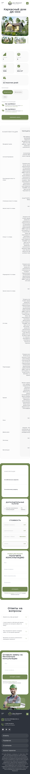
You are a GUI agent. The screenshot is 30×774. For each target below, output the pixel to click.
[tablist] (15, 94)
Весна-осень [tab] (18, 92)
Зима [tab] (5, 97)
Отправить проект (13, 704)
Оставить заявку (15, 676)
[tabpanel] (15, 107)
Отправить (15, 589)
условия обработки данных (14, 682)
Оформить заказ (15, 117)
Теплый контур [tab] (8, 92)
